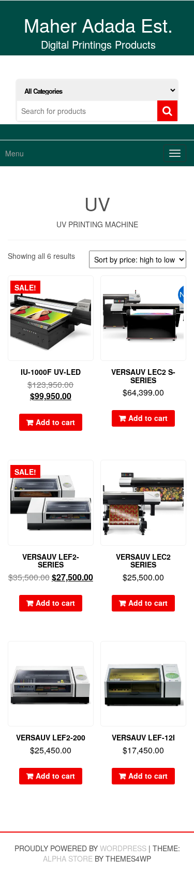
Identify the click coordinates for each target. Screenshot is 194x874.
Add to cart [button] (55, 422)
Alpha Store (68, 858)
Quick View (88, 291)
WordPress (123, 848)
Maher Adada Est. (98, 24)
